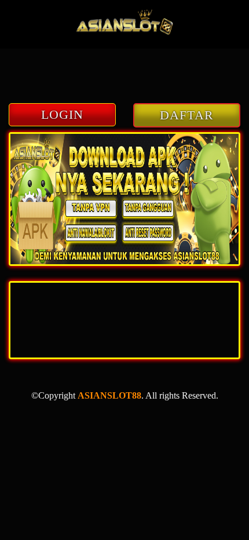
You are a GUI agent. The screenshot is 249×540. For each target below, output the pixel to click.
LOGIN (62, 114)
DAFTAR (187, 115)
